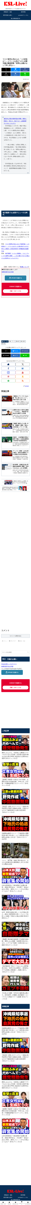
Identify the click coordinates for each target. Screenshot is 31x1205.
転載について (24, 266)
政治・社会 (5, 341)
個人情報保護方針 (15, 1199)
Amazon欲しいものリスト (9, 664)
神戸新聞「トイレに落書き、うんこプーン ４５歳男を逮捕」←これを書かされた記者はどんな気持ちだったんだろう (15, 256)
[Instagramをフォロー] (8, 372)
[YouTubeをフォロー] (23, 372)
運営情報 (23, 1195)
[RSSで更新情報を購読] (23, 380)
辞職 (4, 343)
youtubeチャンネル (23, 1197)
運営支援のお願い (8, 1197)
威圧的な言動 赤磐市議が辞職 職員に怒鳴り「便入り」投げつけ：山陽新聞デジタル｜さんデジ (15, 121)
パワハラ (13, 341)
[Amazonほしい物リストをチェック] (23, 376)
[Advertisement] (15, 36)
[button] (28, 652)
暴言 (19, 341)
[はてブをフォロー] (23, 368)
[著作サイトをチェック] (8, 364)
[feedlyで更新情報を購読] (8, 380)
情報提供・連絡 (8, 1195)
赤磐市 (23, 341)
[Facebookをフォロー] (8, 368)
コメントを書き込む (15, 636)
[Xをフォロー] (23, 364)
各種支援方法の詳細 (8, 272)
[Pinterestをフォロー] (8, 376)
